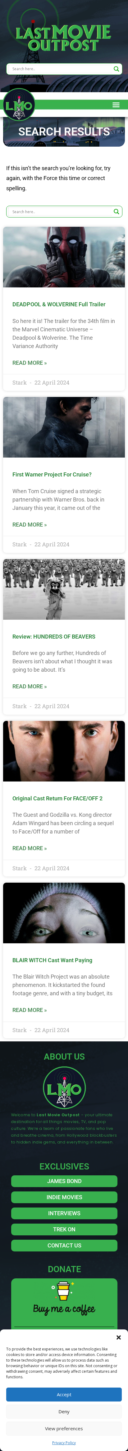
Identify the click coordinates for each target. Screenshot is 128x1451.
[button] (119, 1337)
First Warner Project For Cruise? (52, 474)
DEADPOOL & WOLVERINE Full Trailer (58, 304)
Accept (64, 1394)
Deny (64, 1411)
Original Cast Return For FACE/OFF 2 (57, 798)
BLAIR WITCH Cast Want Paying (52, 960)
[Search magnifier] (116, 69)
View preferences (64, 1428)
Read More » (29, 363)
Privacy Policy (64, 1442)
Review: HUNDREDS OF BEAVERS (53, 636)
